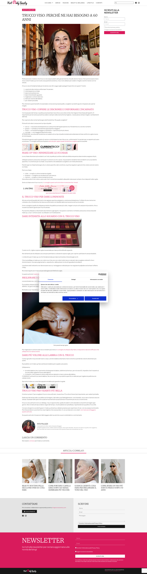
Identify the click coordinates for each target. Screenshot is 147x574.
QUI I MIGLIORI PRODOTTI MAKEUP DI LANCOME (61, 193)
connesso (32, 441)
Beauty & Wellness (29, 10)
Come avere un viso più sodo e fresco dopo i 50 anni (112, 488)
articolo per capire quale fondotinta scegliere (63, 141)
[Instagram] (139, 3)
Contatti (99, 3)
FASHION (66, 3)
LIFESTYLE (90, 3)
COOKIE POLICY (116, 571)
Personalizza (72, 298)
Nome (106, 16)
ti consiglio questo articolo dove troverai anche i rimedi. (60, 182)
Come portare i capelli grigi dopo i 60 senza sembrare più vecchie (59, 488)
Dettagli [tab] (73, 279)
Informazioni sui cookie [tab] (96, 279)
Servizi (57, 3)
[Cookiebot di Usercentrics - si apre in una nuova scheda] (99, 274)
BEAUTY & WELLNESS (78, 3)
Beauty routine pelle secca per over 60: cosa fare (33, 488)
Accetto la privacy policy (112, 27)
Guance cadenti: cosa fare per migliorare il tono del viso (85, 488)
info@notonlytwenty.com (59, 507)
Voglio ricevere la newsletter (113, 29)
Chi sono (48, 3)
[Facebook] (136, 3)
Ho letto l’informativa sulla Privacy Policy (90, 523)
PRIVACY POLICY (108, 571)
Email (105, 22)
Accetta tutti (95, 298)
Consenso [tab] (50, 279)
